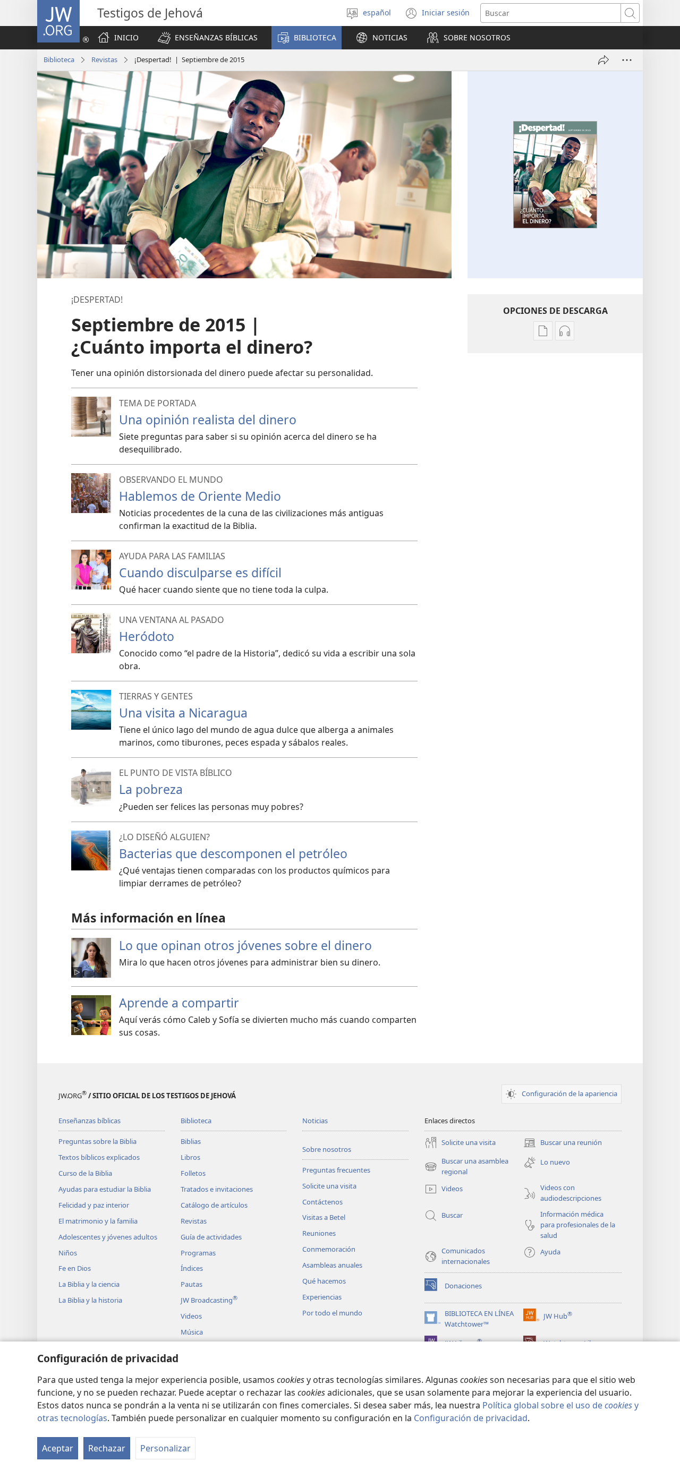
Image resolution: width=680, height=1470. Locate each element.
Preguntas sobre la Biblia (97, 1141)
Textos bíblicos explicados (99, 1157)
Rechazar (106, 1448)
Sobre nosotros (326, 1149)
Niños (67, 1253)
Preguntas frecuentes (336, 1170)
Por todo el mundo (332, 1313)
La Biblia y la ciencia (89, 1284)
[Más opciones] (626, 60)
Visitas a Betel (323, 1217)
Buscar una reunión (562, 1143)
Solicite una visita (329, 1186)
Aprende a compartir (179, 1002)
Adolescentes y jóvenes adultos (107, 1237)
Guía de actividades (211, 1237)
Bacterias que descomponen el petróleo (233, 853)
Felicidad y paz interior (93, 1205)
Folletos (193, 1173)
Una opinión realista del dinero (207, 419)
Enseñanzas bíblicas (89, 1120)
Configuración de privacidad (471, 1418)
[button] (207, 37)
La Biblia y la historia (90, 1300)
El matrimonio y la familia (98, 1221)
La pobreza (151, 789)
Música (192, 1332)
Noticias (315, 1120)
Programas (198, 1253)
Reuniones (319, 1233)
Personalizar (165, 1448)
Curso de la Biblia (85, 1173)
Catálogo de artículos (214, 1205)
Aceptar (57, 1448)
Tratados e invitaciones (217, 1189)
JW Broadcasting (209, 1300)
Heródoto (146, 636)
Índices (192, 1268)
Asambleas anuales (332, 1265)
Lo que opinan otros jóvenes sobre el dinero (245, 945)
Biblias (191, 1141)
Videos (191, 1316)
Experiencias (322, 1297)
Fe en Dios (74, 1268)
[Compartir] (603, 60)
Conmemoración (328, 1249)
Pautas (191, 1284)
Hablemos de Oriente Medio (200, 496)
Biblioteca (59, 59)
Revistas (104, 59)
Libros (190, 1157)
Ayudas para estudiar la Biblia (104, 1189)
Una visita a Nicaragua (183, 712)
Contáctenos (322, 1202)
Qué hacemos (324, 1281)
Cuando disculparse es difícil (200, 572)
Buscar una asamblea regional (466, 1166)
